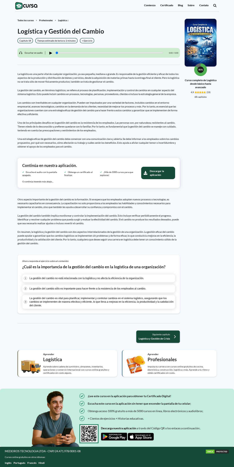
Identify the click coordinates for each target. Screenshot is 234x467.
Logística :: (63, 20)
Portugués (19, 462)
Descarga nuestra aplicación (118, 428)
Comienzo (150, 5)
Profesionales (46, 20)
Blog (180, 5)
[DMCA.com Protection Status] (217, 457)
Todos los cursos (26, 20)
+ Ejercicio (87, 40)
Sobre (191, 5)
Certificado (166, 5)
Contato (204, 5)
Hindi (42, 462)
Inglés (8, 462)
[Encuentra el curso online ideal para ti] (215, 5)
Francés (31, 462)
